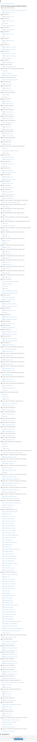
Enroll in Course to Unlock (18, 739)
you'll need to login (22, 737)
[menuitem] (0, 2)
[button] (0, 0)
